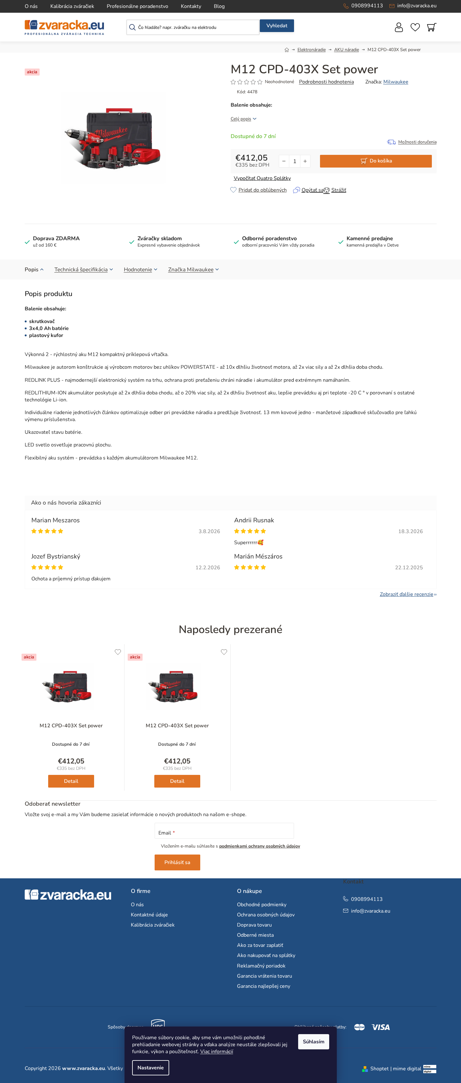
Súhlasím (313, 1041)
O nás (31, 6)
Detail (71, 781)
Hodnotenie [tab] (138, 269)
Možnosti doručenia (417, 142)
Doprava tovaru (254, 924)
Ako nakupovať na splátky (266, 955)
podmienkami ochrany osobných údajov (259, 846)
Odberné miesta (255, 935)
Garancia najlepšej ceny (263, 986)
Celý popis (241, 119)
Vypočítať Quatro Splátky (262, 178)
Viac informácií (216, 1051)
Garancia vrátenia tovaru (264, 976)
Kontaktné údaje (149, 914)
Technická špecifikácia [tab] (81, 269)
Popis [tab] (31, 269)
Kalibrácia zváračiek (72, 6)
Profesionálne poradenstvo (137, 6)
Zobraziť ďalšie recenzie (406, 594)
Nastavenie (151, 1067)
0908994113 (367, 5)
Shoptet (379, 1068)
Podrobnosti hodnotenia (326, 81)
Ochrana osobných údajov (266, 914)
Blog (219, 6)
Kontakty (191, 6)
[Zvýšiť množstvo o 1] (305, 161)
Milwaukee (395, 81)
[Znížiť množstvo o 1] (284, 161)
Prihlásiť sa (177, 862)
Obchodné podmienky (261, 904)
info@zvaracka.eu (417, 5)
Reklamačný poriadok (261, 965)
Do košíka (381, 160)
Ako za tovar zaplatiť (260, 945)
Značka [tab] (191, 269)
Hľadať (277, 25)
